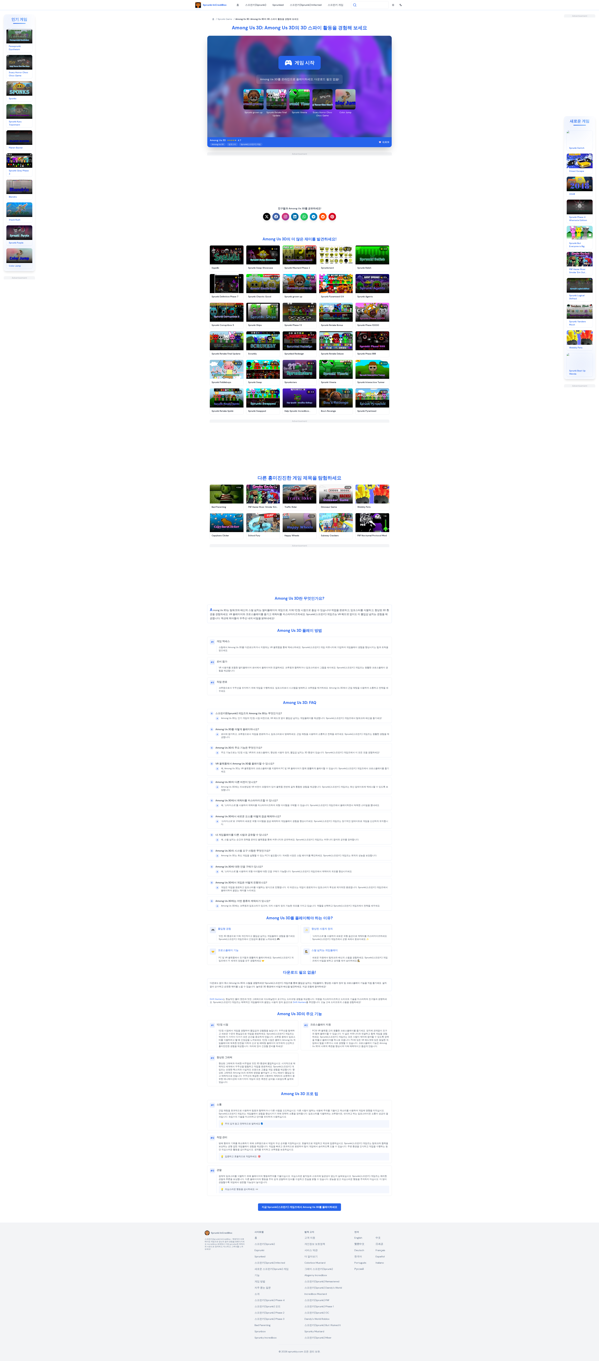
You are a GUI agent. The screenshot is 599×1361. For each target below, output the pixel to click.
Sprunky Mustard (314, 1331)
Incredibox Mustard (315, 1294)
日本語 (379, 1244)
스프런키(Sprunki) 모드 (267, 1306)
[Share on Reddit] (323, 216)
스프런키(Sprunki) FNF (316, 1300)
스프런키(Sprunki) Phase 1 (319, 1306)
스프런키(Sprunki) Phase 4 (270, 1300)
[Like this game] (380, 142)
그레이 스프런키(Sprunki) (318, 1269)
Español (380, 1256)
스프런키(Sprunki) (255, 5)
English (358, 1237)
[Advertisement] (19, 326)
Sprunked (278, 5)
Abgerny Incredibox (315, 1275)
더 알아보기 (311, 1256)
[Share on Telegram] (313, 216)
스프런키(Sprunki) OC (316, 1312)
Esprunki (259, 1250)
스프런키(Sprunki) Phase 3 (269, 1319)
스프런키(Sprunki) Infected (305, 5)
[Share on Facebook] (276, 216)
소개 (257, 1294)
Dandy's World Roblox (316, 1319)
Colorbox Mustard (314, 1262)
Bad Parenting (262, 1325)
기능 (257, 1275)
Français (380, 1250)
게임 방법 (260, 1281)
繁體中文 (359, 1244)
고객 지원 (309, 1237)
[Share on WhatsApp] (304, 216)
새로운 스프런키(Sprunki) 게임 (272, 1269)
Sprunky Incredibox (266, 1337)
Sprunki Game (225, 19)
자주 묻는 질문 (263, 1287)
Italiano (380, 1262)
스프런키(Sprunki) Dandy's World (323, 1287)
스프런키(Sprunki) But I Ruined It (322, 1325)
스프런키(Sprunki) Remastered (321, 1281)
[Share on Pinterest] (332, 216)
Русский (359, 1269)
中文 (378, 1237)
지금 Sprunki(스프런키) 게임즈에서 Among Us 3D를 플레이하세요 (299, 1207)
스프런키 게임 (335, 5)
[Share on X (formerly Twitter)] (266, 216)
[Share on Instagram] (285, 216)
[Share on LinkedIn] (295, 216)
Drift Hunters (216, 999)
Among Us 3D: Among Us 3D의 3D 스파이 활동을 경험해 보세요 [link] (267, 19)
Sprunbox (260, 1331)
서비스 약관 (311, 1250)
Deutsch (359, 1250)
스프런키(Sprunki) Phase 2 (269, 1312)
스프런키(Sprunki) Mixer (317, 1337)
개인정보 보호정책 (314, 1244)
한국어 (358, 1256)
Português (360, 1262)
